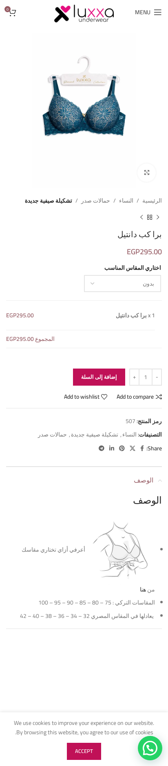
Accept (84, 751)
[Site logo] (84, 12)
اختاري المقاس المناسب (132, 267)
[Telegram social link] (101, 448)
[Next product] (141, 217)
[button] (150, 748)
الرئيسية (152, 200)
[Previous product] (158, 217)
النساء (126, 200)
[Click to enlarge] (146, 173)
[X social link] (132, 448)
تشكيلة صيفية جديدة (48, 200)
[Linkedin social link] (112, 448)
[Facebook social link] (142, 448)
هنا (142, 589)
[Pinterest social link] (122, 448)
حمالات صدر (95, 200)
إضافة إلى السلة (99, 377)
